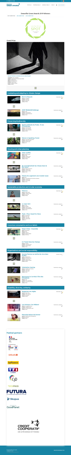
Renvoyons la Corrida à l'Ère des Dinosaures (32, 277)
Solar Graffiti (26, 153)
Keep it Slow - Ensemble (30, 229)
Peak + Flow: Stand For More (31, 214)
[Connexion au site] (56, 5)
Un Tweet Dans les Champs (31, 242)
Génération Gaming (28, 267)
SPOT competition (11, 15)
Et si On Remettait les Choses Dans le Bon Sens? (34, 166)
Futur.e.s (24, 190)
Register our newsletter (59, 450)
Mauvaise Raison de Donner (31, 314)
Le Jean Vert (26, 204)
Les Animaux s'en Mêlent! (30, 304)
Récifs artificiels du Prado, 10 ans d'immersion (33, 125)
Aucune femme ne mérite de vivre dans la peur (19, 76)
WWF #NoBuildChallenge (30, 110)
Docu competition (29, 15)
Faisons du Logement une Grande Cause (35, 176)
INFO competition (20, 15)
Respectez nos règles (29, 291)
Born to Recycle (27, 97)
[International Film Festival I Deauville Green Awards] (26, 4)
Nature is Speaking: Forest (30, 138)
